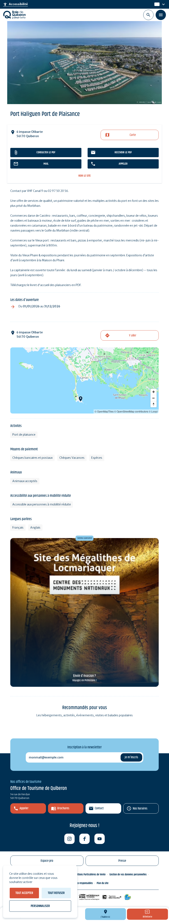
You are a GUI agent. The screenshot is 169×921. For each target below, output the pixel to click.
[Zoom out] (153, 398)
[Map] (84, 380)
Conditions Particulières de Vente (89, 874)
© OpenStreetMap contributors (131, 411)
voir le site (84, 176)
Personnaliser (40, 906)
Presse (122, 860)
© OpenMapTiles (104, 411)
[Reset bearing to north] (153, 404)
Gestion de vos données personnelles (128, 874)
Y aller (132, 335)
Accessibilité (15, 4)
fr (156, 4)
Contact (99, 808)
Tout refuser (56, 893)
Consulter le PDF (45, 152)
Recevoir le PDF (123, 152)
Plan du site (102, 883)
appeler (123, 164)
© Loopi (153, 411)
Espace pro (47, 860)
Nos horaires (140, 808)
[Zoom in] (153, 392)
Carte (133, 135)
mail (45, 164)
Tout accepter (24, 893)
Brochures (63, 808)
